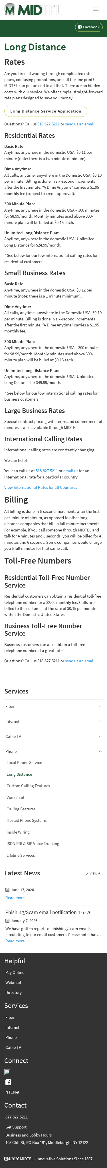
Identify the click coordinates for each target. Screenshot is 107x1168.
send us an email (79, 124)
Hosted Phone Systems (27, 820)
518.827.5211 (48, 124)
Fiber (9, 706)
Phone (11, 751)
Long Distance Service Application (45, 111)
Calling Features (21, 809)
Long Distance (19, 774)
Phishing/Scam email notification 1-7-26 (48, 912)
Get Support (16, 1127)
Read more (15, 898)
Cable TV (13, 736)
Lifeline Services (21, 855)
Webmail (13, 982)
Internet (12, 721)
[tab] (101, 706)
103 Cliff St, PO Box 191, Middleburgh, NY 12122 (46, 1142)
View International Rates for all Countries (40, 487)
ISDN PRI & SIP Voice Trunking (33, 843)
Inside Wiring (18, 832)
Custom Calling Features (28, 786)
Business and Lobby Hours (28, 1135)
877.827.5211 (16, 1117)
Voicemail (15, 797)
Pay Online (14, 972)
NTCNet (12, 1092)
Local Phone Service (24, 762)
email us (70, 471)
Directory (13, 992)
